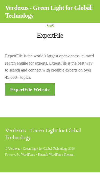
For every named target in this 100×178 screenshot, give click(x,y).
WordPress (28, 154)
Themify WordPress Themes (56, 154)
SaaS (50, 25)
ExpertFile (50, 35)
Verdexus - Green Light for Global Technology (37, 149)
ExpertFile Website (30, 89)
